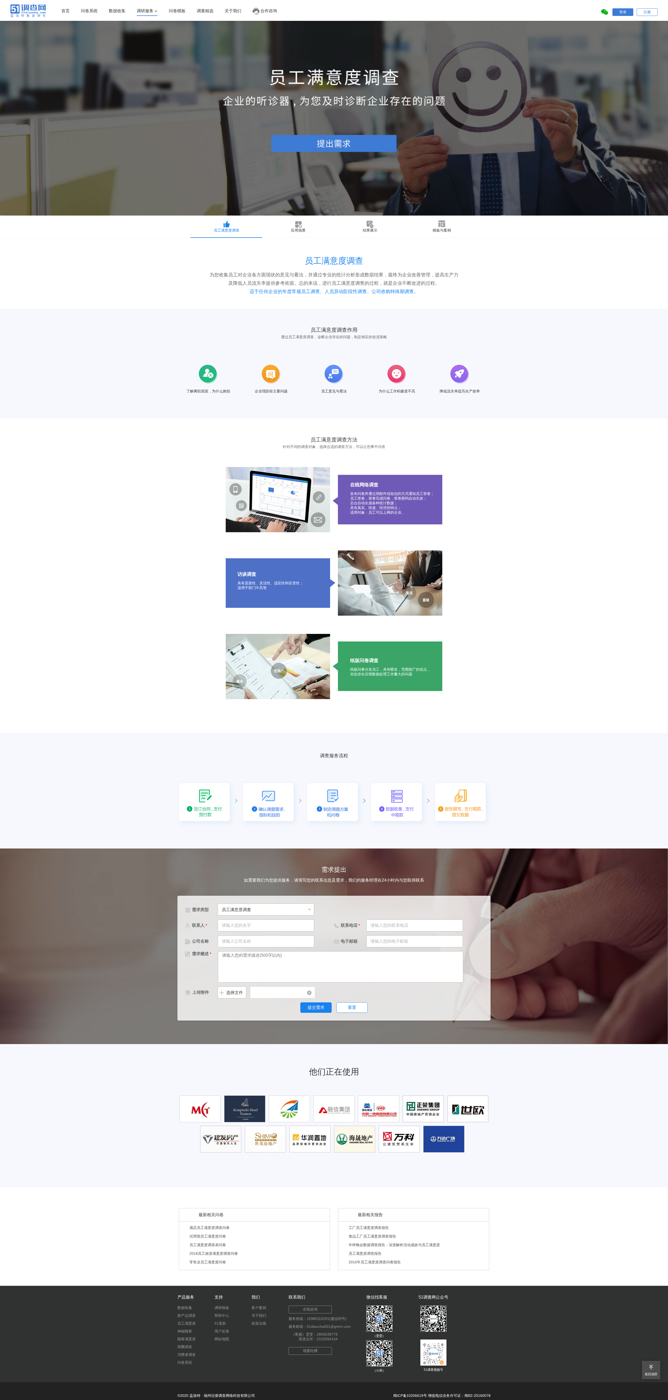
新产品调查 (186, 1315)
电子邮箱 (345, 941)
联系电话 (347, 925)
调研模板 (221, 1308)
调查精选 (205, 11)
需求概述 (198, 953)
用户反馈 (221, 1331)
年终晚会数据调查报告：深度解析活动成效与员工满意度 (394, 1245)
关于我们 (233, 11)
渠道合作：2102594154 (318, 1339)
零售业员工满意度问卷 (207, 1262)
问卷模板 (177, 11)
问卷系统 (89, 11)
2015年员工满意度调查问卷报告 (375, 1262)
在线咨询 (310, 1309)
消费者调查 (186, 1355)
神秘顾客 (184, 1331)
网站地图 (221, 1339)
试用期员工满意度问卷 (207, 1236)
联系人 (196, 925)
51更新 (220, 1323)
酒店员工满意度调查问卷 (209, 1228)
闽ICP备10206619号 (410, 1395)
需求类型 (197, 909)
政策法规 (259, 1323)
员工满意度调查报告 (365, 1253)
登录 (623, 12)
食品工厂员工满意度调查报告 (372, 1236)
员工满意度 (186, 1323)
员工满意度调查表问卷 (207, 1245)
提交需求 (316, 1007)
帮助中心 (221, 1315)
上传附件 (197, 992)
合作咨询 (268, 11)
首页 (65, 11)
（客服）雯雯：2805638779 (314, 1334)
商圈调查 (184, 1347)
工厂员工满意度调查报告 (369, 1228)
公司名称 (197, 941)
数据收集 (117, 11)
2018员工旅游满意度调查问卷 (213, 1253)
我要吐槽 (310, 1351)
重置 (352, 1007)
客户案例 (259, 1308)
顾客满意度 (186, 1339)
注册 (647, 12)
